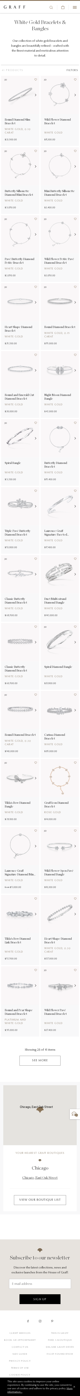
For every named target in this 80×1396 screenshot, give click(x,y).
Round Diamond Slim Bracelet (17, 121)
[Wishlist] (34, 80)
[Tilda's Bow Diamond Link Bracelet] (20, 914)
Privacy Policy (20, 1361)
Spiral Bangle (13, 463)
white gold (53, 133)
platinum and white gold (15, 1022)
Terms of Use (20, 1368)
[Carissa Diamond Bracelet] (60, 710)
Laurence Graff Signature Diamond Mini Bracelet (19, 872)
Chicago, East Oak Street (40, 1178)
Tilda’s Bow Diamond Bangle (17, 804)
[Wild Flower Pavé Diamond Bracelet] (60, 985)
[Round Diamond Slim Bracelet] (20, 95)
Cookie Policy (20, 1375)
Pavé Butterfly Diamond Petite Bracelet (19, 260)
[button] (34, 95)
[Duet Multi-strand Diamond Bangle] (60, 574)
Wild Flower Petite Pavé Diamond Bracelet (59, 260)
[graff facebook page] (28, 1321)
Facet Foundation (60, 1354)
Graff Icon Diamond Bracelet (56, 804)
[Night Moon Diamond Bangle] (60, 370)
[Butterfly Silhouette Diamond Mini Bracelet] (20, 166)
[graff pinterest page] (52, 1321)
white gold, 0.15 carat (57, 335)
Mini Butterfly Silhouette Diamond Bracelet (59, 192)
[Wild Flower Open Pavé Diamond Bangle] (60, 846)
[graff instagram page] (40, 1321)
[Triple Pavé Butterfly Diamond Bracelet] (20, 506)
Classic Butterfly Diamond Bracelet (16, 600)
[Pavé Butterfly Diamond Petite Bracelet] (20, 234)
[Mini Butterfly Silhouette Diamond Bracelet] (60, 166)
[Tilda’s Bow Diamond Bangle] (20, 778)
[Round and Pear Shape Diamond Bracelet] (20, 985)
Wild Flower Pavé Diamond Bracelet (55, 1011)
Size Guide (20, 1354)
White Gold (53, 472)
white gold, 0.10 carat (18, 131)
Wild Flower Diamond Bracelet (57, 121)
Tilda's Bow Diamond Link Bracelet (18, 940)
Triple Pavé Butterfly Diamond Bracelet (17, 532)
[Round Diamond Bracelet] (60, 302)
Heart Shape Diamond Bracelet (18, 328)
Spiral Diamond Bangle (58, 666)
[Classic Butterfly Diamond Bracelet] (20, 574)
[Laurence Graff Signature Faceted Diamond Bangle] (60, 506)
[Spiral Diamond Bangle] (60, 642)
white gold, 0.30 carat (18, 743)
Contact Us (20, 1347)
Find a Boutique (60, 1340)
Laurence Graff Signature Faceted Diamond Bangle (55, 532)
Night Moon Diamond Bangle (57, 396)
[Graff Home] (14, 7)
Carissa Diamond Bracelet (54, 736)
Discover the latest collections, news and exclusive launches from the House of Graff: (40, 1270)
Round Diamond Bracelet (59, 327)
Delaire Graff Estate (60, 1347)
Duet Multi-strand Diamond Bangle (55, 600)
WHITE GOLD (14, 269)
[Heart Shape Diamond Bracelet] (20, 302)
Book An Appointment (20, 1340)
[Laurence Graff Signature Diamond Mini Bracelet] (20, 846)
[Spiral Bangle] (20, 438)
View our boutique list (40, 1200)
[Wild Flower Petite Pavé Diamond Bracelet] (60, 234)
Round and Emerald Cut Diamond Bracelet (19, 396)
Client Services (20, 1333)
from (7, 887)
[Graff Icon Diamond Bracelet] (60, 778)
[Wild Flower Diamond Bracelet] (60, 95)
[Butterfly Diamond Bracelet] (60, 438)
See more (40, 1060)
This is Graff (60, 1333)
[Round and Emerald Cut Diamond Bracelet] (20, 370)
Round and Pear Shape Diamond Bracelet (19, 1011)
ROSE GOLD (52, 812)
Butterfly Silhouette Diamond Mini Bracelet (19, 192)
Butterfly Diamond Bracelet (55, 464)
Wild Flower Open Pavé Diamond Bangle (58, 872)
